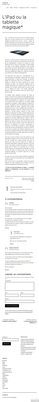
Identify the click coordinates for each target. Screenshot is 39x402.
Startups (16, 7)
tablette (32, 180)
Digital (11, 7)
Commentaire (8, 280)
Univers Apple (31, 178)
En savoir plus (33, 7)
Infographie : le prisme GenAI (26, 352)
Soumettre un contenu (24, 7)
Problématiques (5, 375)
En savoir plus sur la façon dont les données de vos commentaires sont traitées (19, 312)
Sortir (3, 383)
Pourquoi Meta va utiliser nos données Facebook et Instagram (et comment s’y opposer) (28, 349)
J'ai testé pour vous (6, 370)
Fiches (3, 367)
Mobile (3, 373)
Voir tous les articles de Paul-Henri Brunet (18, 192)
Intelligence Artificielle (6, 368)
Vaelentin (11, 202)
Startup (3, 385)
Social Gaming (5, 380)
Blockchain (4, 360)
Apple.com (7, 170)
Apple (27, 44)
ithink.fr (5, 3)
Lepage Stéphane (14, 247)
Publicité (4, 376)
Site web (7, 298)
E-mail (22, 292)
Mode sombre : (34, 400)
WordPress (14, 397)
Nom (6, 292)
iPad (6, 39)
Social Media (4, 381)
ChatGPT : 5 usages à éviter (26, 353)
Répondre (7, 227)
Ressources (4, 378)
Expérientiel (4, 365)
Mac (30, 179)
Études (3, 363)
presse (32, 179)
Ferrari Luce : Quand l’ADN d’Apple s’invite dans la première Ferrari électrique (27, 344)
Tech (7, 7)
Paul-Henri (17, 231)
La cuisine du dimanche (7, 371)
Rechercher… (5, 337)
